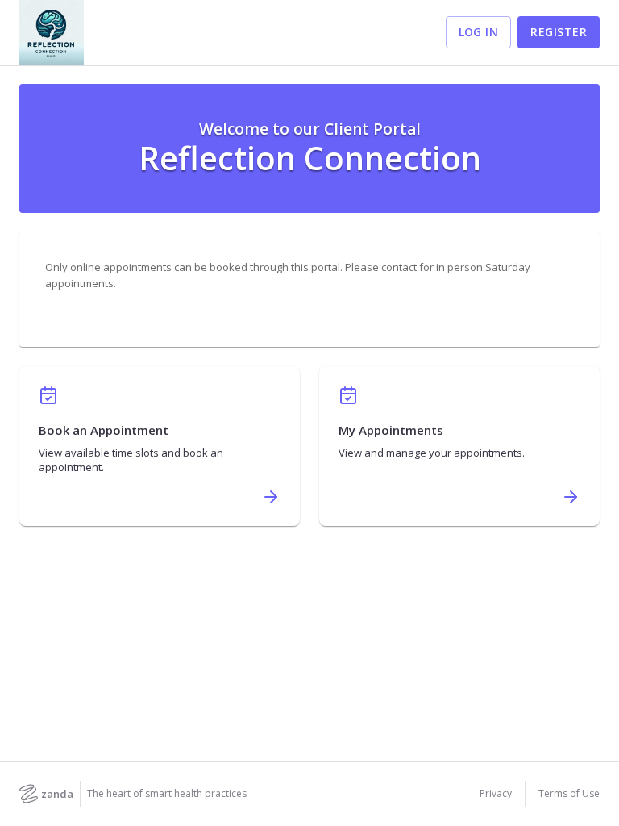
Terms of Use (569, 793)
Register (558, 32)
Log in (479, 32)
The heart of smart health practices (167, 793)
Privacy (496, 793)
